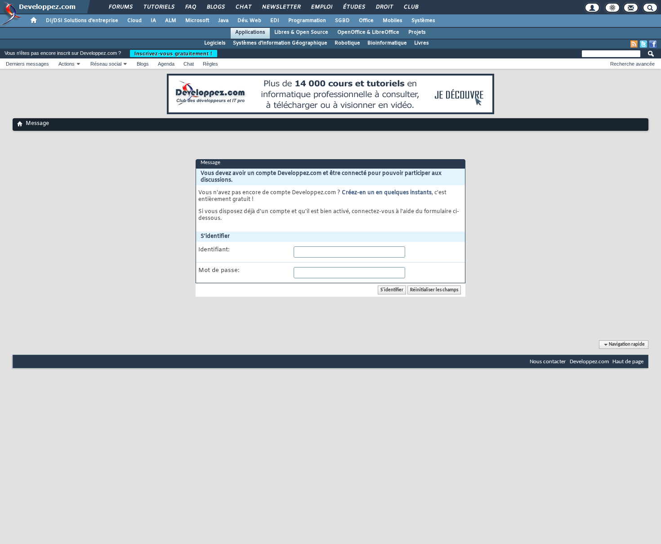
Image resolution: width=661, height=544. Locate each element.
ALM (170, 21)
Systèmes (423, 21)
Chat (243, 7)
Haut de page (627, 362)
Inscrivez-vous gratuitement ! (173, 53)
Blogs (215, 7)
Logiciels (215, 43)
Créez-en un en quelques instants (387, 192)
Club (410, 7)
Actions (66, 64)
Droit (384, 7)
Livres (421, 43)
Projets (417, 32)
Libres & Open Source (301, 32)
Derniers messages (27, 64)
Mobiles (392, 21)
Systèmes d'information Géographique (280, 43)
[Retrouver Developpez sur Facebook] (653, 44)
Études (354, 7)
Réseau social (105, 64)
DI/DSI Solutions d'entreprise (82, 21)
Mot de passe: (218, 270)
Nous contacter (548, 362)
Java (223, 21)
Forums (120, 7)
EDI (274, 21)
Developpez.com (589, 362)
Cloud (134, 21)
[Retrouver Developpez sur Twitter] (643, 44)
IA (153, 21)
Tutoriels (158, 7)
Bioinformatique (387, 43)
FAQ (190, 7)
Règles (210, 64)
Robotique (347, 43)
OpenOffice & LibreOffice (368, 32)
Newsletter (281, 7)
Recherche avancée (632, 64)
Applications (250, 32)
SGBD (342, 21)
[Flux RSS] (634, 44)
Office (366, 21)
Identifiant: (213, 250)
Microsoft (197, 21)
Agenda (166, 64)
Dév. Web (249, 21)
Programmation (307, 21)
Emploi (321, 7)
